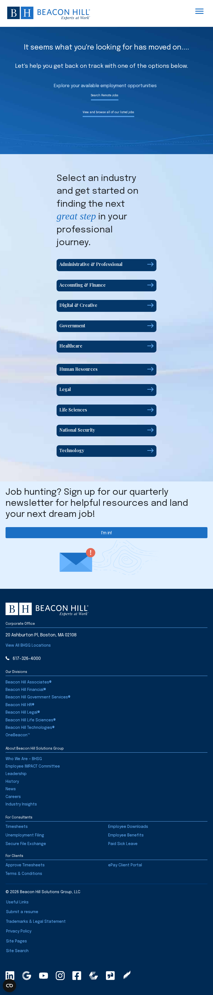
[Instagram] (60, 975)
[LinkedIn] (10, 975)
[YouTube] (43, 975)
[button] (106, 265)
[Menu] (199, 11)
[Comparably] (93, 975)
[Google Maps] (26, 975)
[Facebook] (76, 975)
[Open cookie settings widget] (9, 985)
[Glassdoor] (110, 975)
